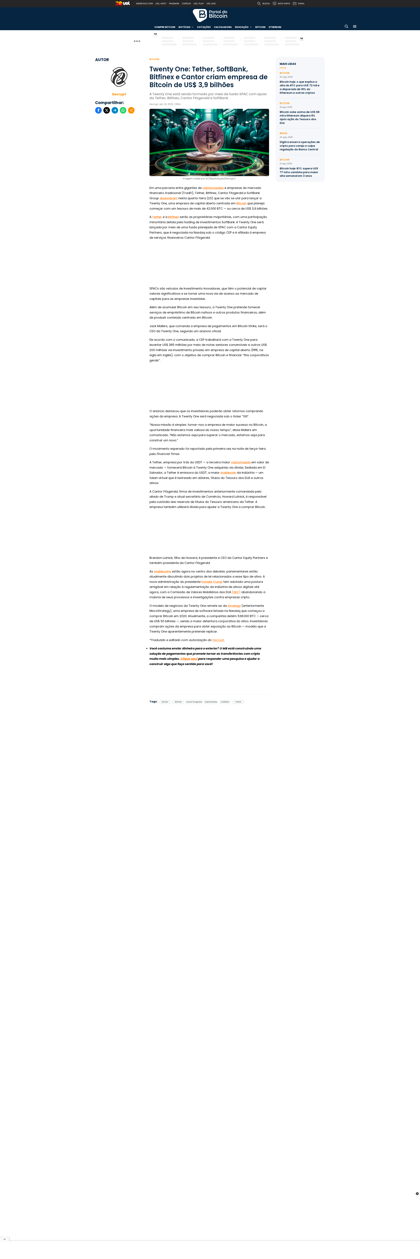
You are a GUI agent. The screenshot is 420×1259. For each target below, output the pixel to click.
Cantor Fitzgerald (194, 702)
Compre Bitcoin (164, 27)
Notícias (184, 27)
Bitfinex (173, 217)
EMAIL (301, 3)
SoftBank (225, 702)
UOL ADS (211, 3)
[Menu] (354, 27)
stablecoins (162, 571)
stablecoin (228, 473)
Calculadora (223, 27)
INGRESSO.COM (144, 3)
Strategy (234, 606)
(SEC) (236, 592)
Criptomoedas (211, 702)
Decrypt (119, 94)
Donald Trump (211, 582)
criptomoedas (213, 188)
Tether (156, 217)
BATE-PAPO (284, 3)
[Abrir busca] (346, 27)
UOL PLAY (199, 3)
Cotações (204, 27)
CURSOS (186, 3)
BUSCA (266, 3)
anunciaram (169, 198)
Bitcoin (260, 27)
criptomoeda (241, 462)
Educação (242, 27)
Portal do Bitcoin (210, 15)
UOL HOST (161, 3)
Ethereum (275, 27)
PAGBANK (174, 3)
